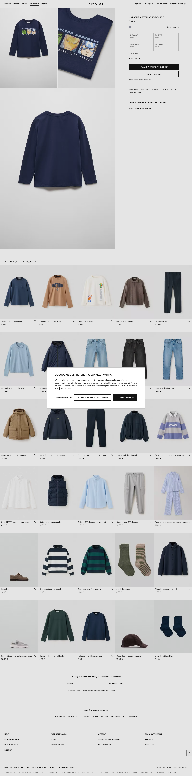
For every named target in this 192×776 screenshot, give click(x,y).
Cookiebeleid (65, 388)
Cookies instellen (63, 397)
